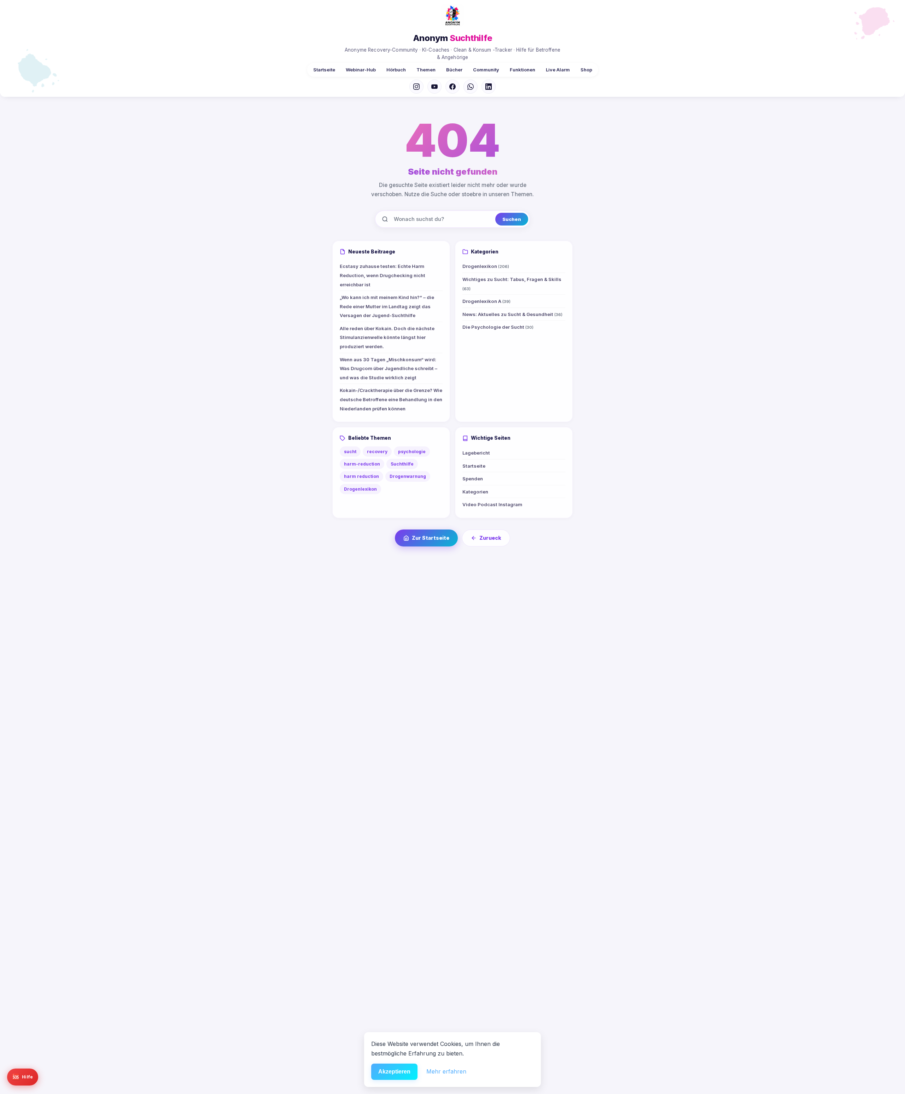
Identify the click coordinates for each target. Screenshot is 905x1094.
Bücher (454, 69)
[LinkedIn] (488, 87)
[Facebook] (452, 87)
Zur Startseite (430, 538)
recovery (377, 451)
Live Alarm (558, 69)
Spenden (472, 478)
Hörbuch (396, 69)
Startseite (324, 69)
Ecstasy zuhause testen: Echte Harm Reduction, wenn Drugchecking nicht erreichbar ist (382, 275)
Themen (426, 69)
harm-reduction (362, 464)
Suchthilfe (402, 464)
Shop (586, 69)
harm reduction (361, 476)
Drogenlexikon (485, 266)
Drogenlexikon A (486, 301)
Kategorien (475, 492)
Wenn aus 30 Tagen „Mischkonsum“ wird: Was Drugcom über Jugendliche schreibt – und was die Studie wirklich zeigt (388, 368)
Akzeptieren (394, 1072)
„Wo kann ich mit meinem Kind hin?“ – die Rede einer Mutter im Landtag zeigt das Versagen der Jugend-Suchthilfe (387, 306)
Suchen (511, 219)
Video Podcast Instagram (492, 504)
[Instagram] (416, 87)
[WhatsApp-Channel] (470, 87)
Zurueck (490, 538)
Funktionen (522, 69)
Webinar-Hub (361, 69)
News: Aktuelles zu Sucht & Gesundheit (512, 314)
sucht (350, 451)
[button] (22, 1077)
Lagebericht (476, 453)
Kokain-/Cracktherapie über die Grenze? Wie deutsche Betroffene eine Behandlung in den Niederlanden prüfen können (391, 399)
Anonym (452, 38)
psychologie (412, 451)
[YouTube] (434, 87)
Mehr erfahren (446, 1071)
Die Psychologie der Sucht (497, 327)
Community (486, 69)
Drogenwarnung (408, 476)
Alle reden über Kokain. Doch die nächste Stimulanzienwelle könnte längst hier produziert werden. (387, 337)
